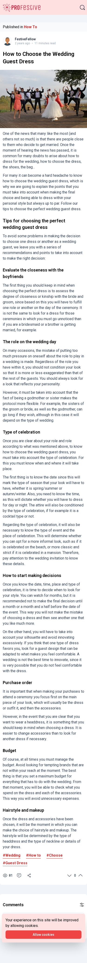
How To (30, 27)
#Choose (54, 855)
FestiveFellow (25, 39)
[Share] (29, 875)
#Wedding (11, 855)
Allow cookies (43, 934)
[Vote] (69, 875)
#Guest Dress (15, 863)
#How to (33, 855)
